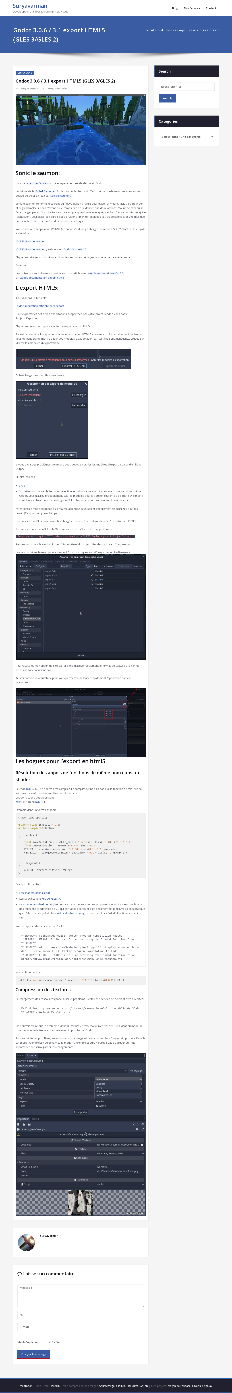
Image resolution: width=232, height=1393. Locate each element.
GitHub (120, 1386)
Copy (141, 816)
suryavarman (29, 88)
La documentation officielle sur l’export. (40, 306)
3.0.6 (22, 485)
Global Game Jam (45, 191)
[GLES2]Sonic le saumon (30, 249)
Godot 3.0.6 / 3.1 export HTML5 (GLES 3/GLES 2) (188, 30)
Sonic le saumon (60, 195)
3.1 (21, 491)
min (28, 789)
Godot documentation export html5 (42, 277)
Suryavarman (30, 5)
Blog (175, 8)
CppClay (207, 1386)
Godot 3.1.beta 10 (75, 249)
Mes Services (192, 8)
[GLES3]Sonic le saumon (30, 241)
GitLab (144, 1386)
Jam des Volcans (39, 183)
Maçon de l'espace (179, 1386)
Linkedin (55, 1386)
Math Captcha (27, 1342)
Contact (211, 8)
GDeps (196, 1386)
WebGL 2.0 (117, 273)
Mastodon (26, 1386)
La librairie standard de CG (35, 904)
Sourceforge (107, 1386)
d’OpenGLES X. (51, 898)
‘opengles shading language (69, 913)
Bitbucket (132, 1386)
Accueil (150, 30)
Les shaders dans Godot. (35, 893)
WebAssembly (97, 273)
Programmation (57, 88)
